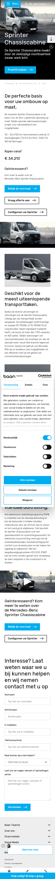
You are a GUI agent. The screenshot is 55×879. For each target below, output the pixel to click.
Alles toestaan (27, 480)
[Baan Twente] (39, 4)
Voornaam (10, 694)
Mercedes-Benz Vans (28, 83)
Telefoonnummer (13, 740)
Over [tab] (45, 384)
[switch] (47, 447)
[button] (9, 871)
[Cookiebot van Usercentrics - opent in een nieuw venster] (38, 376)
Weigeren (27, 500)
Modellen (46, 83)
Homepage (9, 83)
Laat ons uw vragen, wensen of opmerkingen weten (26, 772)
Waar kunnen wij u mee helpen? (20, 755)
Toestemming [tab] (11, 384)
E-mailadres (10, 725)
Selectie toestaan (27, 490)
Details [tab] (28, 384)
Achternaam (11, 710)
